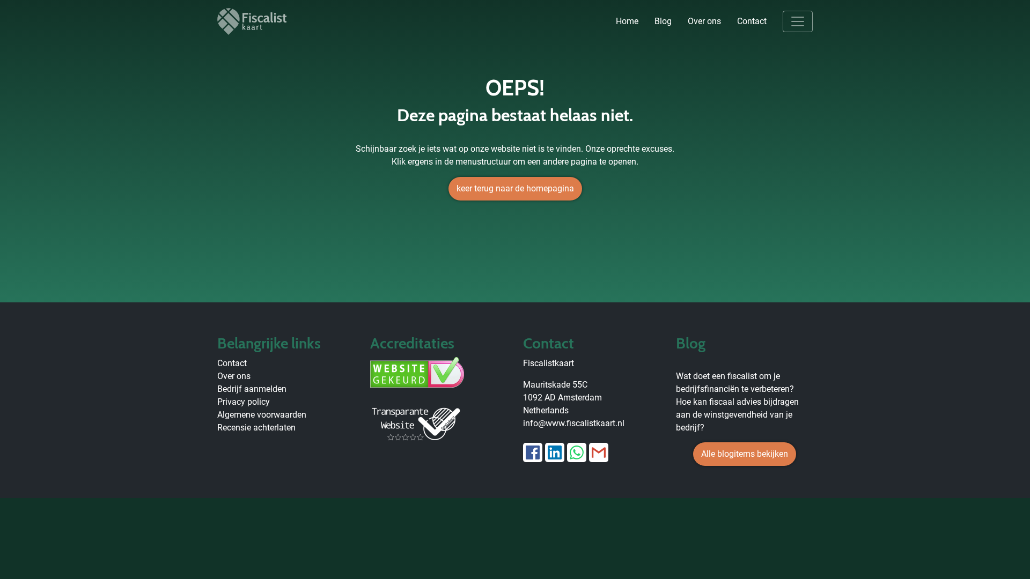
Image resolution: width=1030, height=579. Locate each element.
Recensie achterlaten (256, 427)
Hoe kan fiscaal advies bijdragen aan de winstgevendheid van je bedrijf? (737, 415)
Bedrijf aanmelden (251, 389)
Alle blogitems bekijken (744, 454)
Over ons (704, 21)
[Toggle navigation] (798, 21)
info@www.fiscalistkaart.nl (573, 423)
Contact (752, 21)
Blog (663, 21)
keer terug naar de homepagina (515, 188)
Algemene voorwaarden (261, 415)
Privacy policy (243, 402)
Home (627, 21)
